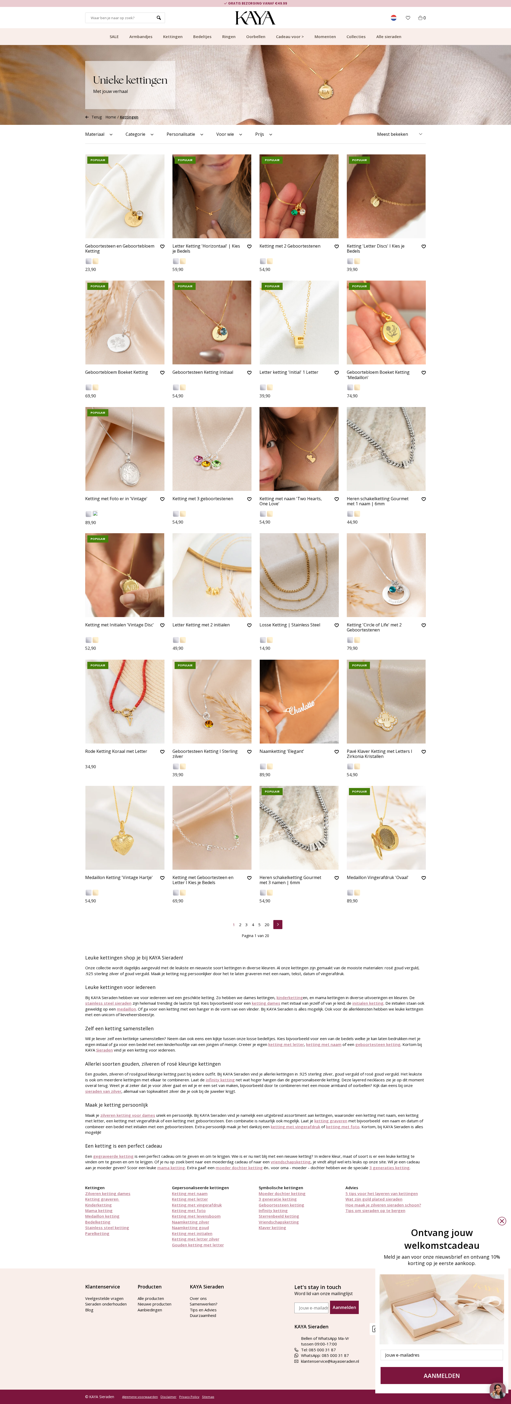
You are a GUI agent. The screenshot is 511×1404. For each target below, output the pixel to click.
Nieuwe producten (154, 1304)
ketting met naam (323, 1044)
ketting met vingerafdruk (295, 1126)
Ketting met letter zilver (195, 1239)
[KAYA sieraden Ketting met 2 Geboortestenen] (299, 196)
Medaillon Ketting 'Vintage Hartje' (119, 877)
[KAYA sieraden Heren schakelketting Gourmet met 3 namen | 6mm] (299, 828)
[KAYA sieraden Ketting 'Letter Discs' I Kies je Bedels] (386, 196)
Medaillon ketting (102, 1216)
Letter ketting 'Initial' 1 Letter (288, 372)
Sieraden (104, 1050)
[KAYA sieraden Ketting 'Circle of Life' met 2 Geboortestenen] (386, 575)
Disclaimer (168, 1396)
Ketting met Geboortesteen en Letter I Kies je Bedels (202, 880)
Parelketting (97, 1233)
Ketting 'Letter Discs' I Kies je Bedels (376, 249)
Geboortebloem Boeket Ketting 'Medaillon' (378, 375)
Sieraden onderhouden (106, 1304)
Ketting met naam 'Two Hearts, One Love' (290, 501)
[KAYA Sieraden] (255, 17)
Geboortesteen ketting (281, 1205)
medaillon (126, 1009)
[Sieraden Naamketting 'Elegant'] (299, 702)
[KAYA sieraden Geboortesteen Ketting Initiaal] (212, 322)
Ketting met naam (190, 1193)
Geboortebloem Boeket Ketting (116, 372)
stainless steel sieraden (108, 1003)
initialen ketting (368, 1003)
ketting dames (266, 1003)
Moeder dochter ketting (282, 1193)
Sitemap (208, 1396)
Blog (89, 1309)
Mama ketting (99, 1210)
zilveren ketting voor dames (127, 1115)
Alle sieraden (388, 36)
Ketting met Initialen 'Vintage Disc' (119, 625)
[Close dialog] (502, 1221)
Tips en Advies (203, 1309)
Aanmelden (344, 1307)
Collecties (356, 36)
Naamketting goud (190, 1227)
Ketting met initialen (192, 1233)
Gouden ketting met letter (198, 1244)
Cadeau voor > (290, 36)
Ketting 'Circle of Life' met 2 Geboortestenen (374, 627)
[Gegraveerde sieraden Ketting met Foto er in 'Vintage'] (124, 449)
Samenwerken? (203, 1304)
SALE (114, 36)
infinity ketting (220, 1079)
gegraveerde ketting (113, 1156)
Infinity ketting (273, 1210)
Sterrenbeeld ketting (279, 1216)
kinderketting (290, 997)
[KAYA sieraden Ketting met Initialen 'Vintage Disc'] (124, 575)
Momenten (325, 36)
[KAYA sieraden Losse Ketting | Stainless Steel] (299, 575)
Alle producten (151, 1298)
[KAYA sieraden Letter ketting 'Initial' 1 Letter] (299, 322)
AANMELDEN (442, 1376)
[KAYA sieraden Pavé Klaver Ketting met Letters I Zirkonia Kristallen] (386, 702)
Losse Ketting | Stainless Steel (289, 625)
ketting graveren (330, 1120)
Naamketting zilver (190, 1222)
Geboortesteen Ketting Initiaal (202, 372)
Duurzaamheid (203, 1315)
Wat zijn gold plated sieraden (373, 1199)
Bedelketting (97, 1222)
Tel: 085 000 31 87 (318, 1349)
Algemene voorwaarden (140, 1396)
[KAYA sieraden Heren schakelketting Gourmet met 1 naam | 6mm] (386, 449)
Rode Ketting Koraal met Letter (116, 751)
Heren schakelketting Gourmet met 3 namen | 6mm (290, 880)
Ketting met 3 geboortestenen (202, 499)
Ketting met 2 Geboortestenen (289, 246)
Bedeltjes (202, 36)
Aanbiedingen (150, 1309)
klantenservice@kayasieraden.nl (330, 1361)
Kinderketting (98, 1205)
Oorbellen (255, 36)
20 (267, 924)
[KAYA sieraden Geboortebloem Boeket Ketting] (124, 322)
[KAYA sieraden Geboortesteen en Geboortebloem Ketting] (124, 196)
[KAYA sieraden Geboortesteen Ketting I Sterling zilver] (212, 702)
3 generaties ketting (389, 1167)
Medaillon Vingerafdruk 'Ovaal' (378, 877)
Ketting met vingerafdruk (197, 1205)
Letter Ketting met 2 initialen (201, 625)
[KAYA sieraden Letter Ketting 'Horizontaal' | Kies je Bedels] (212, 196)
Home (111, 117)
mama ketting (171, 1167)
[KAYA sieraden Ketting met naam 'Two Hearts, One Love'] (299, 449)
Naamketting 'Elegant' (281, 751)
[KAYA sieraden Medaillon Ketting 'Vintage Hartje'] (124, 828)
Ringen (229, 36)
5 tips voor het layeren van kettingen (381, 1193)
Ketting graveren (102, 1199)
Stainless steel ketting (107, 1227)
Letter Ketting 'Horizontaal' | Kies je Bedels (206, 249)
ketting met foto (343, 1126)
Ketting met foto (189, 1210)
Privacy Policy (189, 1396)
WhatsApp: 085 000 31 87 (325, 1355)
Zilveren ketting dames (107, 1193)
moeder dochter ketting (239, 1167)
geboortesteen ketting (378, 1044)
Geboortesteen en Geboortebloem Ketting (119, 249)
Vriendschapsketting (279, 1222)
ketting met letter (286, 1044)
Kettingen (173, 36)
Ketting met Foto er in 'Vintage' (116, 499)
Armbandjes (141, 36)
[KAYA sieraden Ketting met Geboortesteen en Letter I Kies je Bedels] (212, 828)
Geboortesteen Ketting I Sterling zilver (205, 754)
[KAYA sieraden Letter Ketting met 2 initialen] (212, 575)
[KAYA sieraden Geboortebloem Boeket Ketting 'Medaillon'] (386, 322)
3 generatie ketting (278, 1199)
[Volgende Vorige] (277, 923)
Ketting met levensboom (196, 1216)
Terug (97, 117)
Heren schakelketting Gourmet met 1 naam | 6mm (378, 501)
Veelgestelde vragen (104, 1298)
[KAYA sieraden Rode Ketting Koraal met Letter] (124, 702)
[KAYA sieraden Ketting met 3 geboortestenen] (212, 449)
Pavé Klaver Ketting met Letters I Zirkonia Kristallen (379, 754)
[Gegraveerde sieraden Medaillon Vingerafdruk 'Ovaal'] (386, 828)
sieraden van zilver (103, 1091)
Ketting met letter (190, 1199)
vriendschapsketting (291, 1161)
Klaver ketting (272, 1227)
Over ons (198, 1298)
